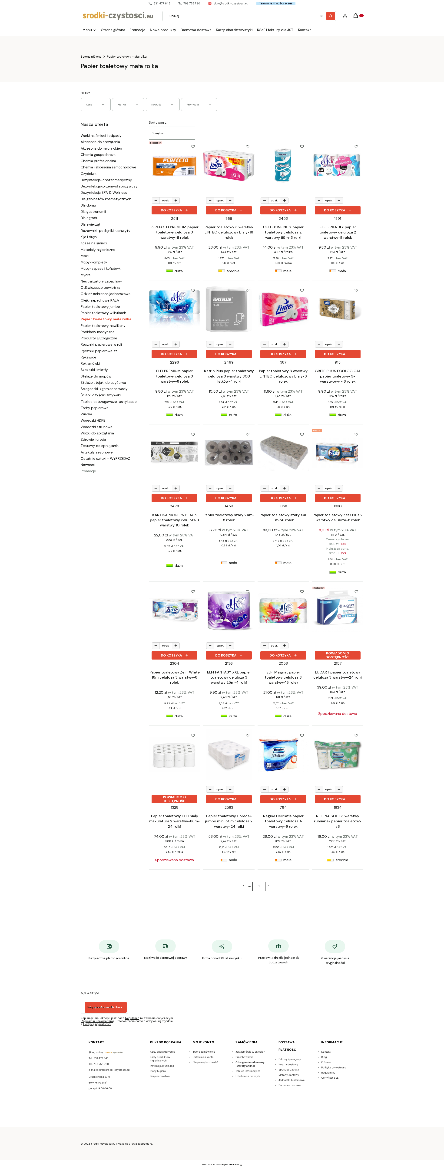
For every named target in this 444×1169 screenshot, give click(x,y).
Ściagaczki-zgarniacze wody (104, 389)
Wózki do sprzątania (97, 433)
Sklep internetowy (220, 1164)
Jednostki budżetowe (291, 1080)
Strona (247, 886)
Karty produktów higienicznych (160, 1058)
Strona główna (91, 57)
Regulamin (132, 1018)
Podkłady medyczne (98, 332)
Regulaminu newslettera (97, 1021)
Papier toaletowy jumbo (100, 306)
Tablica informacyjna (247, 1071)
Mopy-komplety (94, 262)
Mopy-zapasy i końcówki (101, 268)
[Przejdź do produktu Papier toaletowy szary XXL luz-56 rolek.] (283, 453)
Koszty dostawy (288, 1064)
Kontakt (326, 1051)
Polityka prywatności (334, 1067)
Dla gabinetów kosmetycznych (106, 199)
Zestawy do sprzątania (100, 445)
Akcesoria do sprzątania (100, 142)
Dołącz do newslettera (105, 1007)
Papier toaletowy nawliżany (103, 325)
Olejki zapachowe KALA (100, 300)
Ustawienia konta (203, 1057)
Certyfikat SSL (329, 1077)
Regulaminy (328, 1072)
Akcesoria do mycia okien (101, 148)
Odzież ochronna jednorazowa (105, 294)
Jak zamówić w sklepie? (250, 1051)
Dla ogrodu (89, 218)
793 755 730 (191, 3)
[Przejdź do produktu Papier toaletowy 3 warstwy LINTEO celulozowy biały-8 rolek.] (283, 309)
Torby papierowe (95, 408)
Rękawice (88, 357)
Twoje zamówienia (204, 1051)
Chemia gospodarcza (98, 154)
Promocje (88, 471)
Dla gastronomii (93, 211)
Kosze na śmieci (94, 243)
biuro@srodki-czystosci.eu (230, 3)
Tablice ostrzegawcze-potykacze (109, 401)
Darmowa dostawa (289, 1085)
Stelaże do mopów (96, 376)
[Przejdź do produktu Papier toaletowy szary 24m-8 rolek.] (229, 453)
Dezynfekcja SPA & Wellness (104, 192)
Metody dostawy (288, 1075)
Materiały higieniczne (98, 249)
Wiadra (86, 414)
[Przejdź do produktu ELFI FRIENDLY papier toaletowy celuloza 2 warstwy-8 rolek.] (337, 165)
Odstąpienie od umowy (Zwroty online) (250, 1064)
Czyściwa (88, 173)
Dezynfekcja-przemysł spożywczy (109, 186)
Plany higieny (158, 1071)
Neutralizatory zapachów (101, 281)
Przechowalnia (244, 1057)
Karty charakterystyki (163, 1051)
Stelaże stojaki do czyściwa (103, 382)
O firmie (326, 1062)
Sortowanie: (158, 122)
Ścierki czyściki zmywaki (101, 395)
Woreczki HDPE (93, 420)
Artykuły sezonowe (97, 452)
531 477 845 (162, 3)
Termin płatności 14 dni (276, 3)
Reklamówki (90, 363)
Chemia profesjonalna (98, 161)
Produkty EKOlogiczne (99, 338)
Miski (85, 256)
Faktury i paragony (289, 1059)
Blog (324, 1057)
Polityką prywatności (97, 1024)
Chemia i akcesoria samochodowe (108, 167)
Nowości (88, 465)
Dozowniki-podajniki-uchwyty (105, 230)
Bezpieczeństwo (160, 1076)
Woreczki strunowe (97, 427)
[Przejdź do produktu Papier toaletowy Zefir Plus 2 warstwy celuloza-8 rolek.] (337, 453)
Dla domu (88, 205)
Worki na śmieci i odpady (101, 135)
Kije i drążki (89, 237)
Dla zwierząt (90, 224)
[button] (330, 16)
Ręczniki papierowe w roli (101, 344)
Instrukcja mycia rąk (162, 1065)
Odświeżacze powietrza (100, 287)
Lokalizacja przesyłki (248, 1076)
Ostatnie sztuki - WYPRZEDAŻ (105, 458)
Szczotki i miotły (94, 370)
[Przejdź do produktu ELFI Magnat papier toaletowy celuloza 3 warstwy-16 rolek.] (283, 610)
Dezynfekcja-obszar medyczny (106, 180)
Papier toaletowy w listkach (103, 313)
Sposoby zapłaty (288, 1069)
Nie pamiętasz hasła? (206, 1062)
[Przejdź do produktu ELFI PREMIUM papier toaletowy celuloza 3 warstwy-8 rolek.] (174, 309)
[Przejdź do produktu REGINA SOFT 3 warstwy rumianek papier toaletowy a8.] (337, 754)
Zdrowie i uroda (93, 439)
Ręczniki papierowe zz (99, 351)
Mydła (85, 275)
